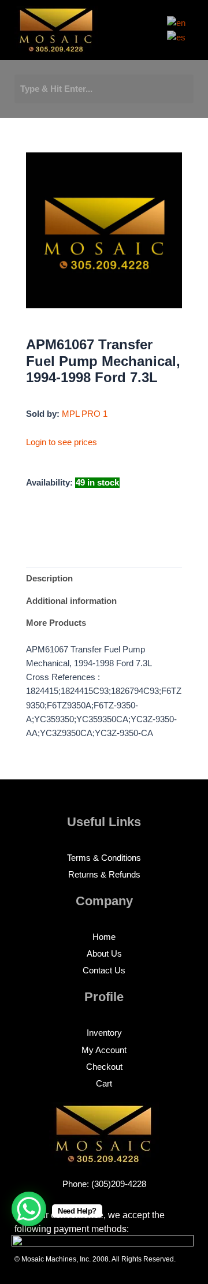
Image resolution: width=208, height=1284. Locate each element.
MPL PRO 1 (84, 414)
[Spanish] (177, 37)
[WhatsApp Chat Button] (29, 1209)
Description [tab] (49, 578)
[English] (177, 22)
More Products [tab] (56, 623)
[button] (141, 33)
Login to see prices (61, 442)
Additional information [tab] (71, 601)
